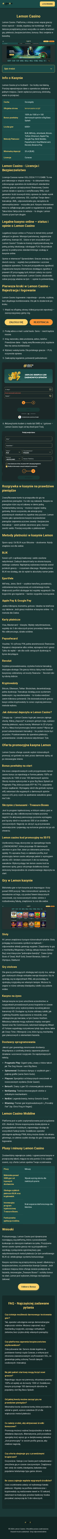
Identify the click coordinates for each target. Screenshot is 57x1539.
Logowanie (47, 4)
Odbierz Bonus (28, 1287)
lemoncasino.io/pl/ (32, 108)
